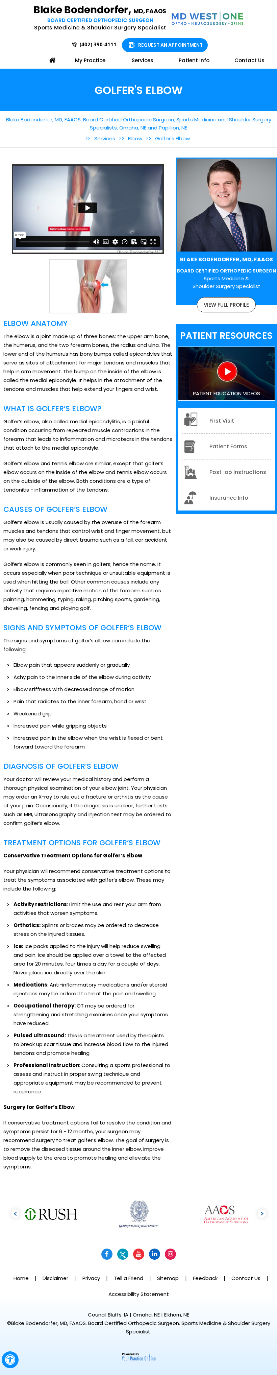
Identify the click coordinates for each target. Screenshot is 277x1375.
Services (142, 60)
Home (52, 60)
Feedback (205, 1278)
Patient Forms (228, 446)
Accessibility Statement (138, 1294)
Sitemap (168, 1278)
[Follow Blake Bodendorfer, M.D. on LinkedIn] (154, 1254)
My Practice (90, 60)
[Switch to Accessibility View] (10, 1359)
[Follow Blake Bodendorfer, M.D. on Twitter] (122, 1254)
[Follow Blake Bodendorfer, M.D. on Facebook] (106, 1254)
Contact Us (249, 60)
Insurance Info (228, 498)
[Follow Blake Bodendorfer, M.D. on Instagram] (170, 1254)
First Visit (221, 421)
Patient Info (194, 60)
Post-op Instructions (237, 472)
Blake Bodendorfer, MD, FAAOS (226, 273)
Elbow (135, 138)
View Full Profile (226, 304)
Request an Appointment (170, 45)
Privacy (91, 1278)
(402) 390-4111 (98, 44)
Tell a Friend (128, 1278)
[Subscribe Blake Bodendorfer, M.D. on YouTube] (138, 1254)
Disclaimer (55, 1278)
